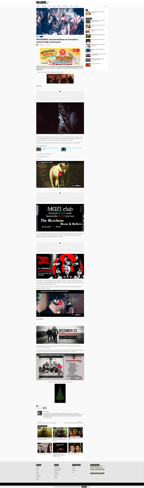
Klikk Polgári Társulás (57, 468)
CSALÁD (59, 6)
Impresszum (56, 466)
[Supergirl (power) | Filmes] (88, 65)
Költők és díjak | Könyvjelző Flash (97, 39)
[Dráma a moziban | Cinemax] (75, 448)
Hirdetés (55, 475)
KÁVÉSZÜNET (65, 6)
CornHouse (56, 472)
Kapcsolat (56, 477)
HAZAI (54, 6)
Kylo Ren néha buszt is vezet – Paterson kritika (46, 422)
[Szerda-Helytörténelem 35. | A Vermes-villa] (88, 36)
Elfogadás (84, 486)
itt (59, 236)
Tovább (89, 486)
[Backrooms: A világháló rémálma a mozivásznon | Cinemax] (44, 432)
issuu (73, 472)
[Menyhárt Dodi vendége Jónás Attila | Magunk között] (88, 45)
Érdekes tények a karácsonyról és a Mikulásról (73, 422)
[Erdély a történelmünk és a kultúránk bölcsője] (88, 13)
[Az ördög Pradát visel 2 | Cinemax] (44, 448)
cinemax (39, 443)
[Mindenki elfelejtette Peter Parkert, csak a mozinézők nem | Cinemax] (88, 55)
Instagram (74, 470)
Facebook (74, 466)
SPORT (49, 6)
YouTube (73, 468)
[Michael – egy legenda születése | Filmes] (75, 432)
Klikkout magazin (57, 470)
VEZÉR (41, 36)
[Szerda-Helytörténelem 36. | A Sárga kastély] (88, 26)
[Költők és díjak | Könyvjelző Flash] (88, 41)
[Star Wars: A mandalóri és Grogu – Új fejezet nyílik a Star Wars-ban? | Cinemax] (60, 432)
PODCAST (76, 6)
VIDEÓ (71, 6)
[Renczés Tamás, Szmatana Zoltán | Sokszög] (88, 31)
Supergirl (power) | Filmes (96, 63)
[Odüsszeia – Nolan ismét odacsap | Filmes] (63, 149)
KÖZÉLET (38, 6)
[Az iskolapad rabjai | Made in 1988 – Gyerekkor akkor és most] (88, 60)
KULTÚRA (44, 6)
